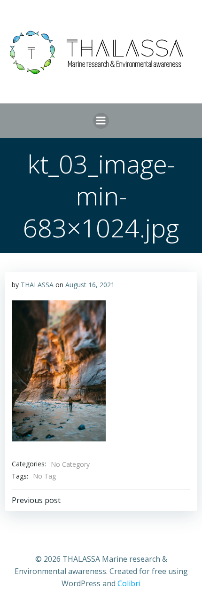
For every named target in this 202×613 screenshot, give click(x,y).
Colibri (128, 583)
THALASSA (37, 284)
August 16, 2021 (90, 284)
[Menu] (101, 121)
